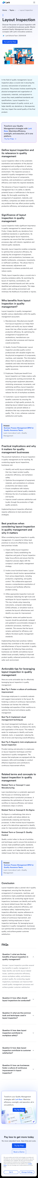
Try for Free (19, 1110)
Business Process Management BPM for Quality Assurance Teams (19, 429)
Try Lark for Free (10, 42)
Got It (11, 1172)
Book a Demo (19, 1152)
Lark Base (18, 1099)
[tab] (18, 957)
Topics (12, 10)
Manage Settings (27, 1172)
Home (4, 10)
